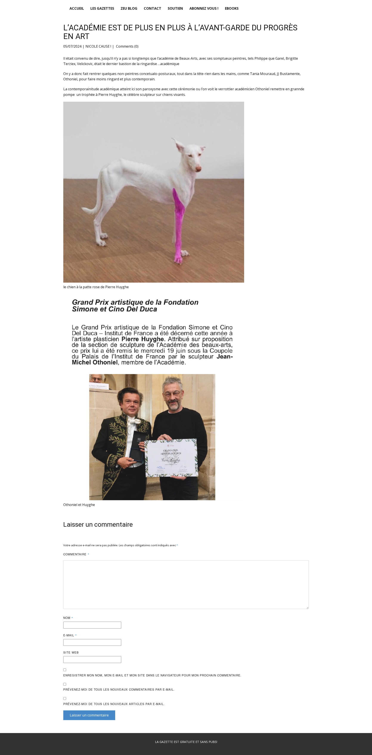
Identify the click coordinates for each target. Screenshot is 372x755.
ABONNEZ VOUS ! (204, 8)
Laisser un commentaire (89, 715)
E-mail (70, 635)
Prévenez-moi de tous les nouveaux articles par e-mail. (114, 704)
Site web (71, 652)
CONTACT (152, 8)
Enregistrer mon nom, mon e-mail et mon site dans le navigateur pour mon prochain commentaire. (152, 675)
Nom (68, 618)
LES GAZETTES (102, 8)
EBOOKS (232, 8)
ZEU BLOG (129, 8)
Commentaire (76, 554)
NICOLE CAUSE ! (98, 46)
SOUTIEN (175, 8)
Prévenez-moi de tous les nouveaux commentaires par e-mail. (119, 689)
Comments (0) (126, 46)
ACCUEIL (77, 8)
